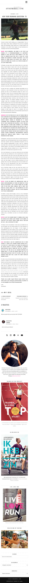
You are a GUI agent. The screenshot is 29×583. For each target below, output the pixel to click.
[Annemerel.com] (14, 5)
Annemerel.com (16, 578)
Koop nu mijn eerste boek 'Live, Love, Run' (14, 522)
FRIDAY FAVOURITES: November (6, 297)
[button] (27, 2)
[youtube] (22, 335)
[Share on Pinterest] (9, 292)
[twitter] (7, 335)
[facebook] (14, 335)
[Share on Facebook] (5, 292)
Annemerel (9, 321)
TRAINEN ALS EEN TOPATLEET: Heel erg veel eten (22, 297)
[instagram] (10, 335)
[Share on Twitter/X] (7, 292)
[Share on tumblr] (10, 292)
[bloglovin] (18, 335)
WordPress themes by (14, 581)
